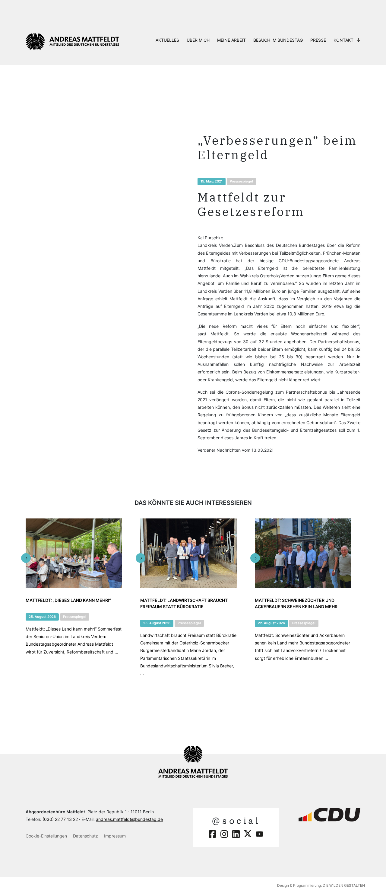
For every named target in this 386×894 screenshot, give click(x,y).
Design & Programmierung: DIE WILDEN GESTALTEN (321, 885)
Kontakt (343, 40)
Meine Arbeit (231, 40)
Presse (318, 40)
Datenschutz (85, 835)
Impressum (115, 835)
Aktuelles (167, 40)
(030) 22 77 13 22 (60, 819)
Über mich (198, 40)
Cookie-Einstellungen (46, 835)
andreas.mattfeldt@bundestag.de (129, 819)
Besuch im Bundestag (278, 40)
